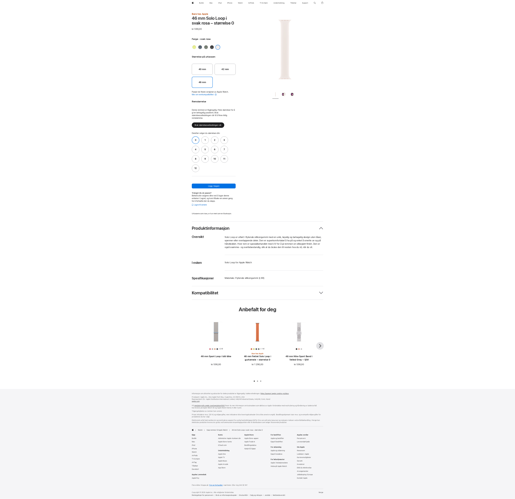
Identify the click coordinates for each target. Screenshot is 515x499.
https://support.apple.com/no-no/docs (274, 394)
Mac (193, 442)
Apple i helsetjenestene (279, 463)
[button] (315, 3)
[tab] (275, 94)
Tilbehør (195, 466)
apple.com (196, 401)
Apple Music (222, 461)
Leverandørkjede (303, 442)
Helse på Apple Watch (279, 466)
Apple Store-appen (251, 438)
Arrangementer (302, 471)
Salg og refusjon (256, 495)
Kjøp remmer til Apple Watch (217, 430)
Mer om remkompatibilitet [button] (203, 94)
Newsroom (301, 451)
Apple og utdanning (278, 451)
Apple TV (221, 457)
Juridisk (267, 495)
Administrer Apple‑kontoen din (229, 438)
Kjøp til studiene (276, 454)
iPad (193, 445)
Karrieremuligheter (304, 457)
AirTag (194, 462)
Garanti (299, 461)
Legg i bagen (213, 186)
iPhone (194, 449)
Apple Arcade (223, 464)
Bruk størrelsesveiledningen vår (208, 125)
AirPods (195, 455)
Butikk (194, 438)
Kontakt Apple (302, 478)
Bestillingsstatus (250, 445)
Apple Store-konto (225, 442)
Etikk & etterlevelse (304, 468)
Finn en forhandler (216, 485)
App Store (221, 468)
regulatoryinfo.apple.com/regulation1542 (209, 406)
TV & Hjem (196, 459)
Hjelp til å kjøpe (250, 449)
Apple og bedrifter (277, 438)
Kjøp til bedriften (277, 442)
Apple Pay (195, 478)
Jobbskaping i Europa (305, 475)
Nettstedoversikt (279, 495)
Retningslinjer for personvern (202, 495)
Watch (200, 430)
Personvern (301, 438)
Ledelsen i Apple (303, 454)
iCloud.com (222, 445)
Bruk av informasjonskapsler (226, 495)
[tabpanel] (285, 51)
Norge (321, 492)
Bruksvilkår (243, 495)
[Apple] (193, 430)
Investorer (301, 464)
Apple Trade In (249, 442)
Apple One (222, 454)
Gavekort (195, 469)
